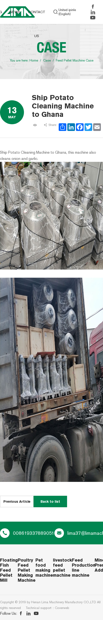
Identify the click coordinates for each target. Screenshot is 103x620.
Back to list (50, 501)
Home (33, 60)
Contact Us (36, 24)
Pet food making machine (44, 568)
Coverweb (62, 608)
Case (47, 60)
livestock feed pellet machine (62, 568)
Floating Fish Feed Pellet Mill (9, 570)
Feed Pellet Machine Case (74, 60)
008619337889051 (33, 533)
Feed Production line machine (83, 568)
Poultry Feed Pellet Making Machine (26, 570)
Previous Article (16, 501)
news (15, 12)
